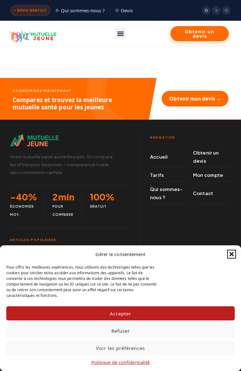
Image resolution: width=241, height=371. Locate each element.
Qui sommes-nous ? (83, 10)
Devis (127, 10)
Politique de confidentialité (120, 362)
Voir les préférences (120, 348)
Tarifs (157, 175)
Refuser (120, 331)
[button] (231, 254)
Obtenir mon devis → (195, 98)
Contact (203, 193)
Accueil (159, 157)
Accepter (120, 313)
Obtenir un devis (206, 157)
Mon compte (208, 175)
